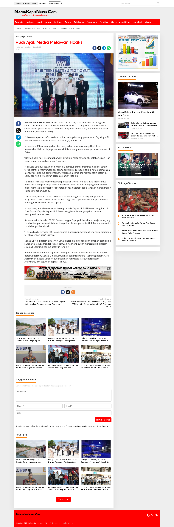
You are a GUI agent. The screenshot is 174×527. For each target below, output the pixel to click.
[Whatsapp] (109, 48)
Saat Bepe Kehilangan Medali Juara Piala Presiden (138, 216)
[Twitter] (68, 292)
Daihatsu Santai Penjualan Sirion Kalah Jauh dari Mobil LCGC (143, 134)
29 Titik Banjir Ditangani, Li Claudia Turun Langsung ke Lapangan (28, 339)
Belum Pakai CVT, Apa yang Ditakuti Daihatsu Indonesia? (144, 124)
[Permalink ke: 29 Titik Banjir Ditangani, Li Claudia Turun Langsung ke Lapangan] (31, 327)
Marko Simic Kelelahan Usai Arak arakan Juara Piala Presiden (140, 231)
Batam (18, 49)
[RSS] (73, 292)
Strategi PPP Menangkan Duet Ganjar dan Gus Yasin (136, 166)
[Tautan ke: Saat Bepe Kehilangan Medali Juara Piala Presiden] (138, 200)
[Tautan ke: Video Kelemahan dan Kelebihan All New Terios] (138, 95)
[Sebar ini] (94, 48)
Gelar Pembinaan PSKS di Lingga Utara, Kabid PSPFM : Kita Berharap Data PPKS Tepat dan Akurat (91, 303)
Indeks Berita (67, 523)
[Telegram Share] (104, 48)
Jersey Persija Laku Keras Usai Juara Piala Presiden (138, 224)
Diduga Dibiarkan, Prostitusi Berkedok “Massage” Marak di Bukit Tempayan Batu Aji (94, 339)
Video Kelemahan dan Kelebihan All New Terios (136, 113)
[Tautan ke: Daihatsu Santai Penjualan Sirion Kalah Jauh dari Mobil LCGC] (123, 135)
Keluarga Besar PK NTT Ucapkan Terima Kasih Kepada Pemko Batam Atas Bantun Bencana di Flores (63, 366)
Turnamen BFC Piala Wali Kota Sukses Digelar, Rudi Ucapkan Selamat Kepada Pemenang (45, 301)
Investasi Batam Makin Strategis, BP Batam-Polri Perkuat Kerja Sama (96, 366)
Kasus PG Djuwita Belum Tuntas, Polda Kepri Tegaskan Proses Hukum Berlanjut (30, 366)
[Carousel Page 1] (136, 173)
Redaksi (55, 523)
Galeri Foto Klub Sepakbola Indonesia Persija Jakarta (139, 239)
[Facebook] (63, 292)
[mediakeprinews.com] (35, 12)
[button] (158, 3)
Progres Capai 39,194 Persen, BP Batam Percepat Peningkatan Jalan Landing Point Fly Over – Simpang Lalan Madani (62, 339)
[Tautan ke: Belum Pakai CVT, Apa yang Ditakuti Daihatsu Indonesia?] (123, 125)
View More (63, 499)
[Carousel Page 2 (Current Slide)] (139, 173)
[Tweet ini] (99, 48)
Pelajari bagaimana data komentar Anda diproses (87, 426)
